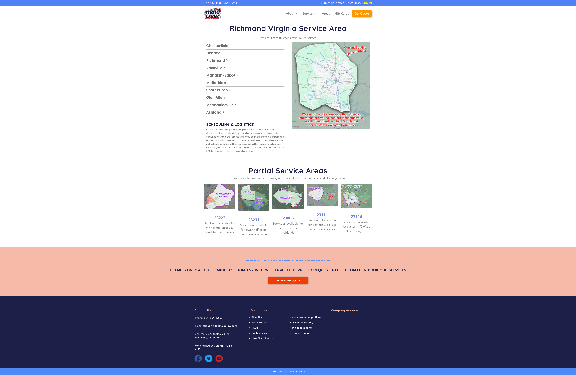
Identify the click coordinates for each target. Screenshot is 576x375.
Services (308, 13)
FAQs (255, 327)
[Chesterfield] (245, 45)
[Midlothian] (245, 82)
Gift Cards (342, 13)
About (290, 13)
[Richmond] (245, 60)
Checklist (257, 317)
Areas (326, 13)
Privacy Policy (298, 371)
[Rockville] (245, 68)
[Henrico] (245, 53)
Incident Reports (302, 327)
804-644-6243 (213, 317)
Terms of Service (302, 333)
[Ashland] (245, 112)
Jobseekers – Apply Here (306, 317)
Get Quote (362, 13)
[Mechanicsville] (245, 105)
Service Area (259, 322)
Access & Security (302, 322)
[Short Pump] (245, 90)
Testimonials (259, 333)
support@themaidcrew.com (220, 326)
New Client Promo (262, 338)
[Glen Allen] (245, 97)
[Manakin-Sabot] (245, 75)
